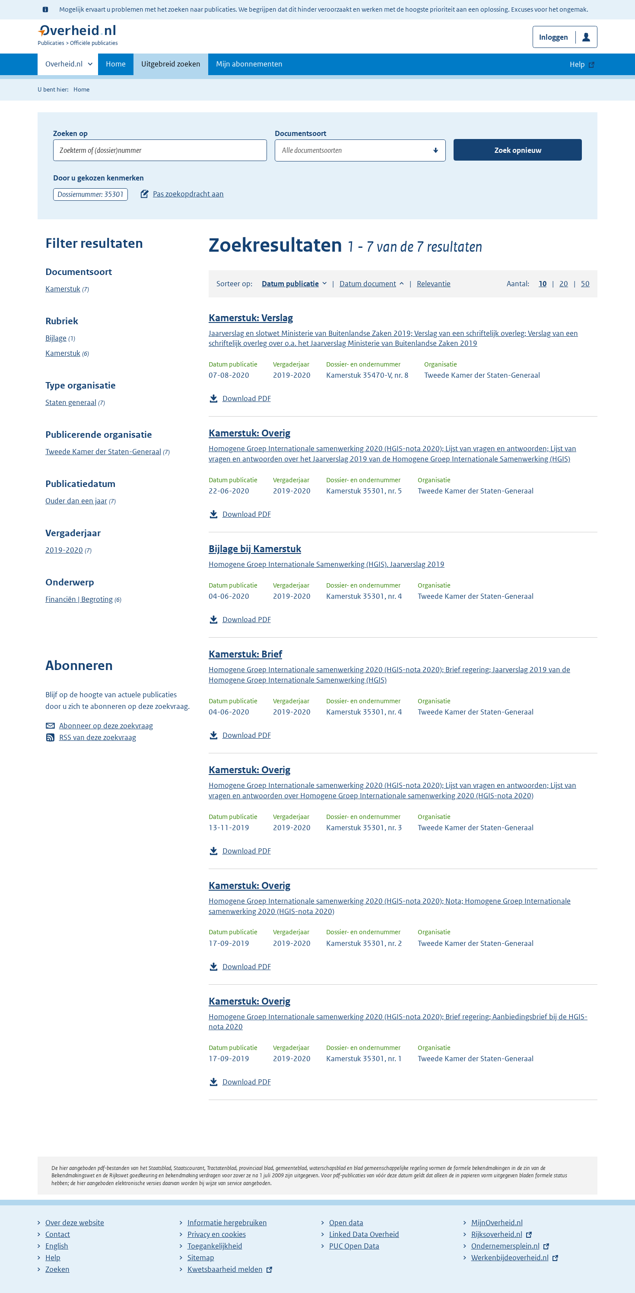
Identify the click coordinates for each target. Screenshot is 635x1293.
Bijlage (56, 338)
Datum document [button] (368, 283)
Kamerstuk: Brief (245, 654)
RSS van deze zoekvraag (97, 737)
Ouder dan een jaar (76, 501)
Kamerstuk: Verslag (251, 318)
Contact (57, 1234)
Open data (346, 1222)
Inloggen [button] (553, 37)
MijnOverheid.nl (497, 1222)
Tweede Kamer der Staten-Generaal (103, 451)
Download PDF (246, 398)
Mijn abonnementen (249, 64)
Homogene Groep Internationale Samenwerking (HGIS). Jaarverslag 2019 (326, 564)
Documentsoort (300, 133)
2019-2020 (64, 550)
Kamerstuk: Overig (249, 433)
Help (52, 1257)
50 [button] (585, 283)
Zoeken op (70, 133)
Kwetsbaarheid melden (225, 1269)
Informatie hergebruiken (227, 1222)
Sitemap (200, 1257)
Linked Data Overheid (364, 1234)
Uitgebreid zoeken (170, 64)
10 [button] (542, 283)
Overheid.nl (64, 67)
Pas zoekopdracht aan (188, 194)
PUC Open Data (354, 1246)
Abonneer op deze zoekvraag (106, 725)
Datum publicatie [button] (290, 283)
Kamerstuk (62, 289)
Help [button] (577, 64)
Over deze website (74, 1222)
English (56, 1246)
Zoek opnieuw (518, 150)
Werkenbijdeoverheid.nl (510, 1257)
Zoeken (57, 1269)
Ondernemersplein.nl (505, 1246)
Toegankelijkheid (214, 1246)
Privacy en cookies (216, 1234)
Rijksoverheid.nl (496, 1234)
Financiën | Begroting (79, 599)
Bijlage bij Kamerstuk (255, 549)
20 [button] (563, 283)
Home (116, 64)
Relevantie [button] (434, 283)
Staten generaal (70, 402)
